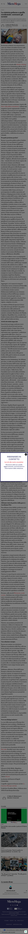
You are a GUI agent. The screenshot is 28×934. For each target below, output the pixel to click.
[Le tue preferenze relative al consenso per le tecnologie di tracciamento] (25, 931)
